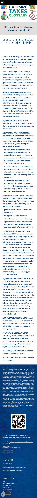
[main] (18, 29)
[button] (2, 2)
